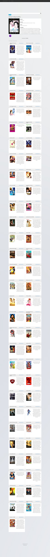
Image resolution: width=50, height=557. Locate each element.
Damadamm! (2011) (12, 90)
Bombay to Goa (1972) (29, 280)
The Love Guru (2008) (13, 311)
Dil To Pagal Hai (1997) (13, 106)
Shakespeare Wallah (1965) (29, 122)
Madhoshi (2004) (28, 169)
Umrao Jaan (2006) (12, 185)
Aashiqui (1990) (28, 201)
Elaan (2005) (11, 390)
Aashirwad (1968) (28, 422)
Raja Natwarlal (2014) (29, 453)
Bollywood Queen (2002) (13, 122)
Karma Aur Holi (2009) (13, 153)
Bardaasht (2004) (12, 438)
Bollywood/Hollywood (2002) (13, 43)
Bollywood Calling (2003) (13, 264)
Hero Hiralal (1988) (29, 264)
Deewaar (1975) (28, 469)
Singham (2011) (28, 374)
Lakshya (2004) (28, 390)
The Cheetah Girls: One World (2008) (29, 312)
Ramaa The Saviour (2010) (13, 422)
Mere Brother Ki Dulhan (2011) (13, 75)
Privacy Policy (25, 545)
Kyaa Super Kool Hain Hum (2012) (13, 359)
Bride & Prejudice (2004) (29, 43)
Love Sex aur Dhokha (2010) (13, 375)
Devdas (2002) (28, 232)
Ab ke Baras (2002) (12, 169)
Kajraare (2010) (28, 327)
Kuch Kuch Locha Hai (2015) (29, 249)
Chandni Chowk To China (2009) (13, 328)
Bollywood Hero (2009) (13, 248)
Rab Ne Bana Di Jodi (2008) (30, 74)
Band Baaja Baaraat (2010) (30, 90)
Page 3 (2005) (12, 469)
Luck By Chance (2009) (13, 58)
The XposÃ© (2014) (12, 453)
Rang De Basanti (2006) (13, 501)
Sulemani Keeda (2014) (13, 343)
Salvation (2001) (28, 343)
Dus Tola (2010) (12, 280)
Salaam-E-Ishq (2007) (29, 106)
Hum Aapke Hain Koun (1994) (29, 186)
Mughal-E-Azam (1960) (13, 216)
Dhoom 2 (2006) (28, 485)
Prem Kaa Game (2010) (29, 153)
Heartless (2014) (12, 137)
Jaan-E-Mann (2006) (29, 137)
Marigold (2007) (12, 295)
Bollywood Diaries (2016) (29, 359)
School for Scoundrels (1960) (29, 501)
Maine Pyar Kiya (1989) (13, 201)
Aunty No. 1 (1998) (12, 517)
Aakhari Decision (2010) (13, 406)
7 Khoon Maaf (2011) (13, 485)
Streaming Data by (23, 38)
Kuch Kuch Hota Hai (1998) (30, 216)
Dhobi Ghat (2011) (28, 406)
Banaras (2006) (28, 438)
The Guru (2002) (28, 295)
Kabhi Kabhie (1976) (12, 232)
